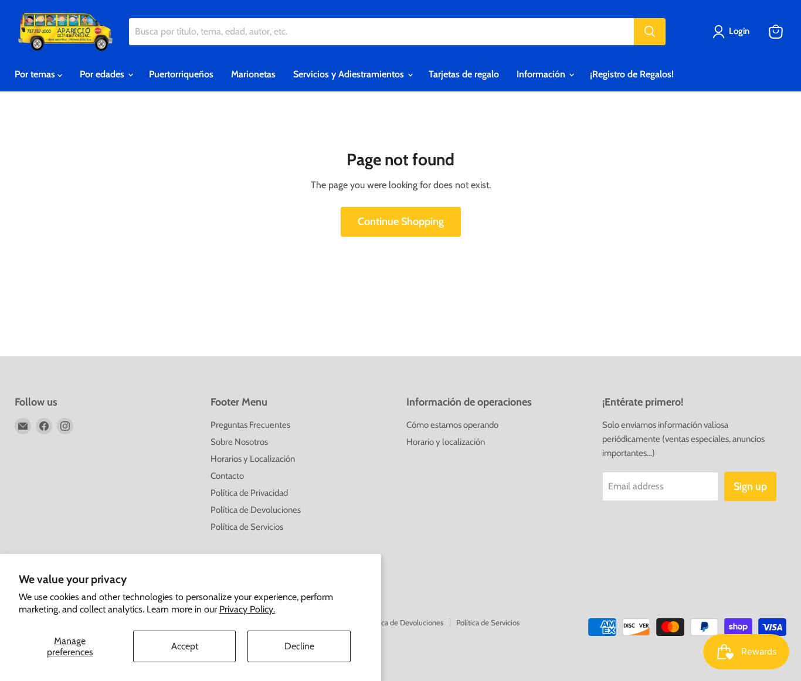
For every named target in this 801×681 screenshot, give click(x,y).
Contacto (227, 476)
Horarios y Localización (253, 459)
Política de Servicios (247, 527)
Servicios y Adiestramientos (349, 74)
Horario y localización (445, 442)
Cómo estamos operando (452, 425)
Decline (299, 646)
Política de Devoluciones (256, 510)
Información (542, 74)
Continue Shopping (401, 221)
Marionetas (253, 74)
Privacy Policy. (247, 609)
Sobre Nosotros (239, 442)
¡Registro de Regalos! (632, 74)
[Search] (650, 31)
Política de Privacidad (249, 493)
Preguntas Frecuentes (250, 425)
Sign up (750, 486)
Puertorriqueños (181, 74)
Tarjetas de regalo (464, 74)
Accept (184, 646)
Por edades (103, 74)
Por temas (36, 74)
